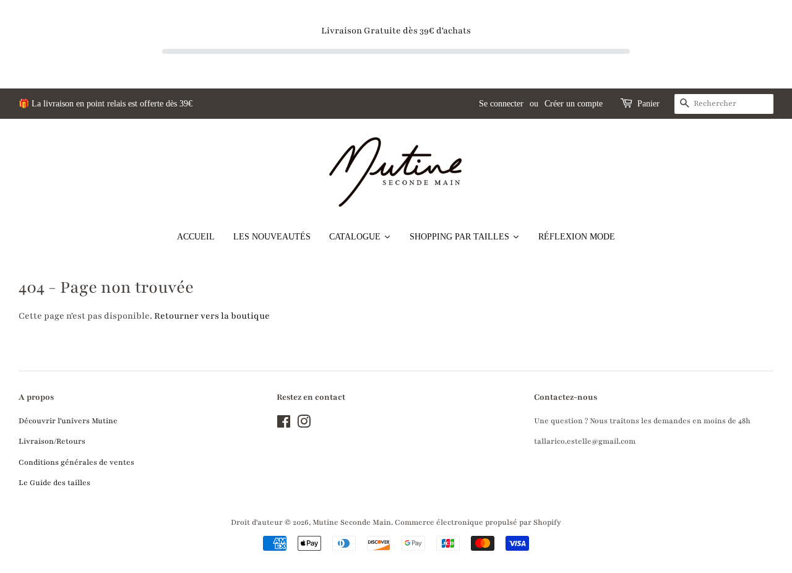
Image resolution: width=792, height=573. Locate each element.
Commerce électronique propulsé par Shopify (478, 522)
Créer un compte (573, 103)
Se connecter (501, 103)
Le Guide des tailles (54, 483)
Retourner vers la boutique (212, 316)
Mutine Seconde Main (351, 522)
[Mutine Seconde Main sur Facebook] (284, 424)
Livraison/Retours (52, 441)
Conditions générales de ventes (76, 462)
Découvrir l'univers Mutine (68, 421)
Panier (648, 103)
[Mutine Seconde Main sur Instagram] (304, 424)
